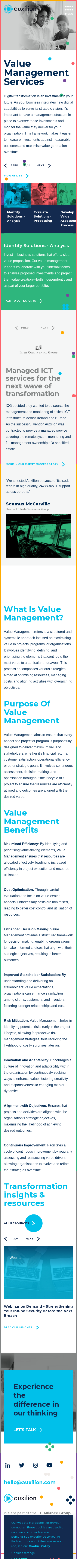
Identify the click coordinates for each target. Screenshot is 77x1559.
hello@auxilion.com (30, 1482)
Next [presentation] (29, 1238)
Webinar (16, 1258)
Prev (14, 165)
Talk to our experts (20, 300)
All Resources (16, 1223)
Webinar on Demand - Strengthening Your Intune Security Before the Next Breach (38, 1311)
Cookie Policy (39, 1546)
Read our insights (18, 1327)
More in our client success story (32, 464)
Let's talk (24, 1429)
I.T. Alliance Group (53, 1513)
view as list (13, 175)
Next (40, 165)
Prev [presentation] (14, 1238)
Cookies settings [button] (22, 1553)
